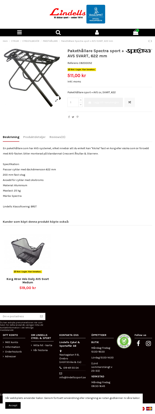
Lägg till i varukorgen (106, 102)
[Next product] (151, 41)
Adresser (10, 356)
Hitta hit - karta (42, 345)
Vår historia (40, 350)
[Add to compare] (129, 102)
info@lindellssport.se (72, 377)
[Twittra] (73, 117)
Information (12, 347)
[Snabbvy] (30, 274)
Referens (72, 63)
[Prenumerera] (41, 316)
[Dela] (69, 117)
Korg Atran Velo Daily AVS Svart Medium (28, 280)
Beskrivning (11, 137)
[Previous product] (149, 41)
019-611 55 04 (71, 367)
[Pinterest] (77, 117)
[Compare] (25, 274)
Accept (13, 405)
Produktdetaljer (34, 137)
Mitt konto (11, 342)
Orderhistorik (13, 351)
